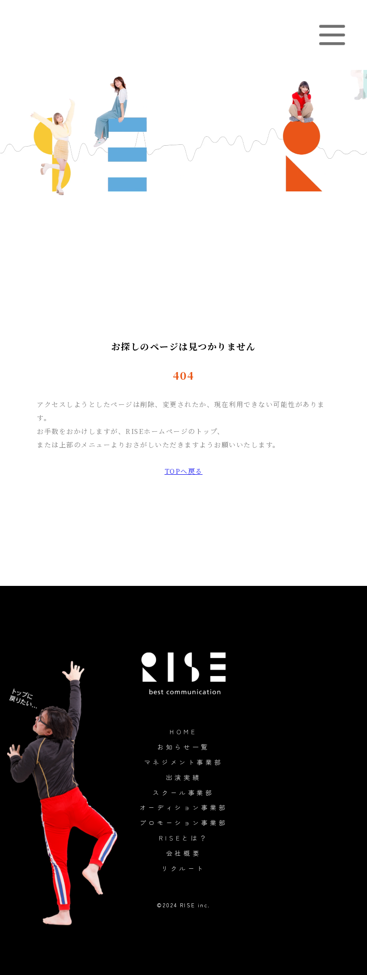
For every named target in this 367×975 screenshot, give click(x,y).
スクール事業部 (183, 792)
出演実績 (183, 777)
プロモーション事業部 (184, 822)
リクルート (183, 868)
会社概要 (183, 853)
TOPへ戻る (184, 471)
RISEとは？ (184, 837)
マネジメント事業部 (183, 762)
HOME (183, 731)
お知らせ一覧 (183, 746)
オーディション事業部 (184, 807)
